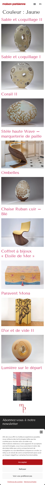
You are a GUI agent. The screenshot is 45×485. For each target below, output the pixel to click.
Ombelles (10, 172)
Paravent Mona (15, 293)
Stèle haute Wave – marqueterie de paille (21, 133)
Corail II (9, 94)
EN (40, 4)
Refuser (22, 469)
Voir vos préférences (22, 476)
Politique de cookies (15, 482)
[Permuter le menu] (34, 4)
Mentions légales (30, 482)
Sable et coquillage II (21, 19)
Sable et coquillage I (21, 56)
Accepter (22, 462)
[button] (41, 432)
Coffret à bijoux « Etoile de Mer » (17, 253)
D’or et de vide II (17, 330)
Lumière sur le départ (21, 367)
